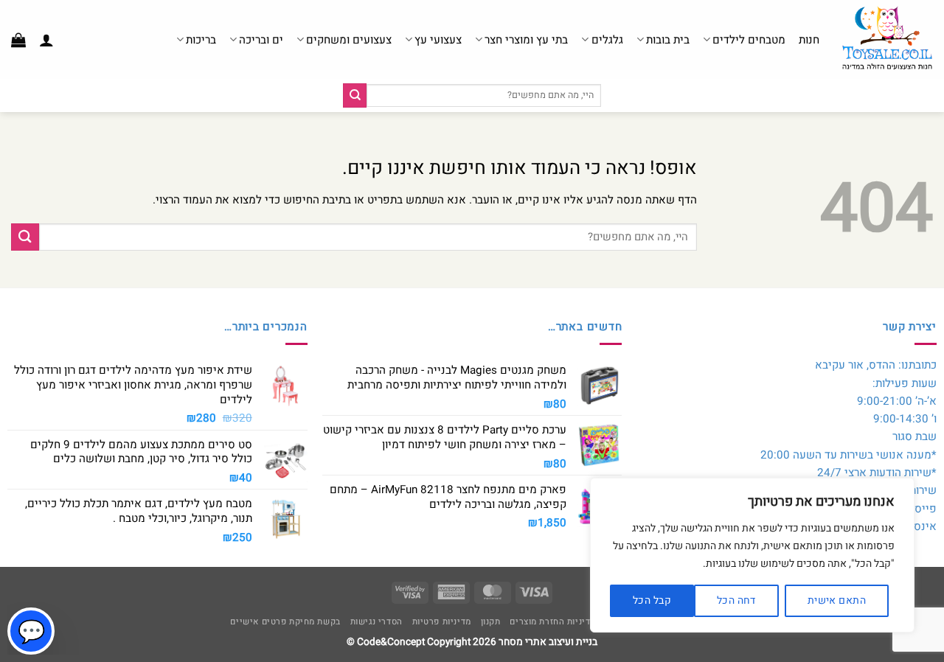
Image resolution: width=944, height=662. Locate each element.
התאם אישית (837, 600)
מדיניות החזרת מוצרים (553, 622)
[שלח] (355, 95)
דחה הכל (736, 600)
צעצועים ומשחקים (349, 40)
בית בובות (668, 40)
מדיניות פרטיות (441, 622)
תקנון (491, 622)
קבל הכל (652, 600)
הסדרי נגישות (376, 622)
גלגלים (606, 40)
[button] (46, 40)
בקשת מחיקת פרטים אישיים (285, 622)
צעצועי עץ (438, 40)
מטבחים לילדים (748, 40)
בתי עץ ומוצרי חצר (526, 40)
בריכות (201, 40)
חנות (809, 40)
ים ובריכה (261, 40)
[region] (752, 555)
